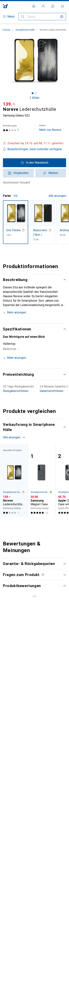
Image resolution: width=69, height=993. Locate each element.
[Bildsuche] (61, 16)
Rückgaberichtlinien (15, 391)
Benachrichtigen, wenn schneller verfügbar (34, 149)
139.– (9, 104)
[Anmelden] (43, 6)
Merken (53, 173)
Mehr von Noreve (50, 128)
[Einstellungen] (34, 6)
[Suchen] (22, 16)
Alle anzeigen (57, 196)
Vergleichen (21, 173)
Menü (11, 16)
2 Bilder (35, 98)
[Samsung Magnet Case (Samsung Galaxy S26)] (41, 480)
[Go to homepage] (5, 6)
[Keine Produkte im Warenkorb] (62, 6)
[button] (34, 143)
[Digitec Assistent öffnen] (53, 6)
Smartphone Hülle (25, 29)
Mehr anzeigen (16, 312)
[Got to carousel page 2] (35, 93)
